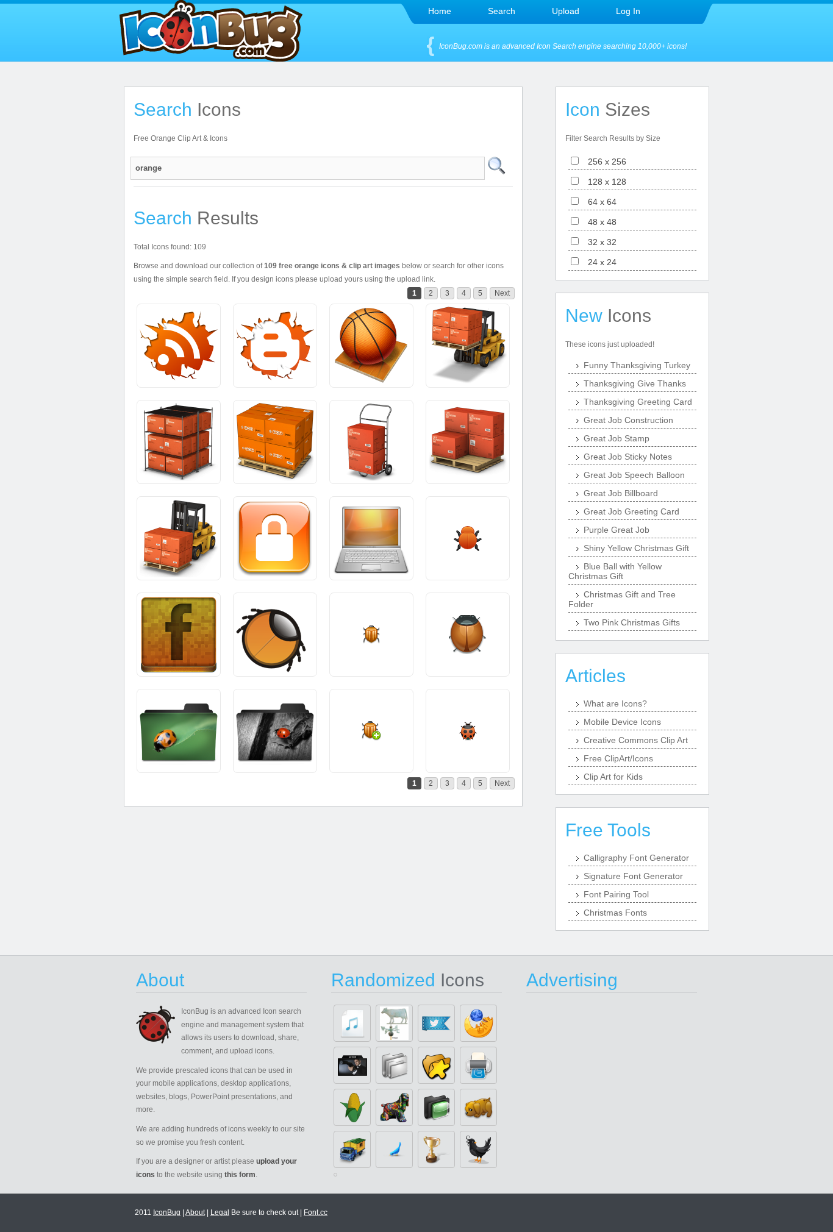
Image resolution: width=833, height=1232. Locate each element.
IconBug (167, 1212)
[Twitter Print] (478, 1065)
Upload (565, 11)
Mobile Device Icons (622, 722)
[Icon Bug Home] (211, 58)
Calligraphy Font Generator (636, 858)
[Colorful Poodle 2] (394, 1107)
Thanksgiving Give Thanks (635, 383)
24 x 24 (599, 262)
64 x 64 (599, 202)
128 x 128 (603, 182)
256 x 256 (603, 161)
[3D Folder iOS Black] (436, 1107)
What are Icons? (615, 703)
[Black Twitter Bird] (478, 1149)
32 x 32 (599, 242)
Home (439, 11)
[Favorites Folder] (436, 1065)
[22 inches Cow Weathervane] (394, 1023)
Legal (219, 1212)
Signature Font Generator (633, 876)
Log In (628, 11)
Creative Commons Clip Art (636, 740)
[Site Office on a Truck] (352, 1149)
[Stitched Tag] (436, 1023)
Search (501, 11)
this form (240, 1174)
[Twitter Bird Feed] (394, 1149)
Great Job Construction (628, 420)
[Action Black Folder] (352, 1065)
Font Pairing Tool (616, 894)
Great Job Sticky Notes (628, 456)
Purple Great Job (616, 530)
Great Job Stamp (616, 438)
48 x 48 (599, 222)
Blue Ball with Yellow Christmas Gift (615, 571)
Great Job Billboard (621, 493)
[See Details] (179, 346)
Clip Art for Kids (613, 777)
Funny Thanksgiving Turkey (637, 365)
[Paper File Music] (352, 1023)
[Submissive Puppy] (478, 1107)
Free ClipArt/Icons (618, 758)
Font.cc (315, 1212)
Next (502, 293)
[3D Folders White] (394, 1065)
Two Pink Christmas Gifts (632, 622)
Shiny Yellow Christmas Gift (636, 548)
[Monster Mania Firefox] (478, 1023)
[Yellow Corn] (352, 1107)
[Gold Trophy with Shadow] (436, 1149)
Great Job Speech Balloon (634, 475)
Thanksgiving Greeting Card (638, 402)
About (195, 1212)
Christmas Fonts (615, 912)
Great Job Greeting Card (631, 511)
